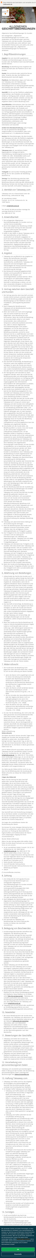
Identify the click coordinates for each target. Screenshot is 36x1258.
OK (18, 1249)
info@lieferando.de (13, 206)
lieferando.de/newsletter (21, 1021)
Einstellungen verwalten (23, 1239)
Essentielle (18, 1254)
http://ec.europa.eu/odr (15, 996)
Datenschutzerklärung (22, 1074)
